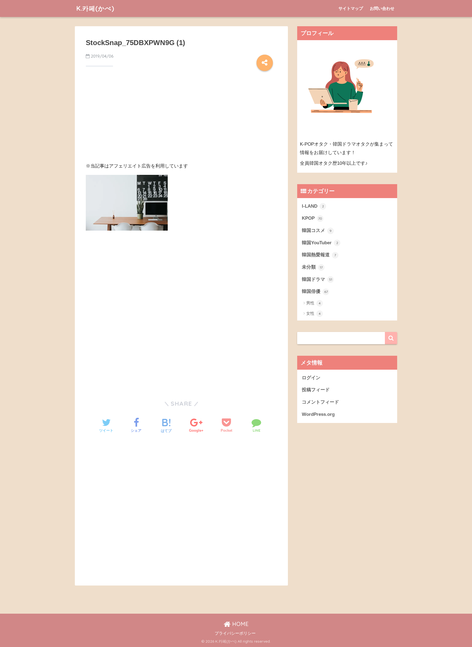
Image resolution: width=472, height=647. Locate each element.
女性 (313, 313)
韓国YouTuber (320, 242)
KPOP (312, 218)
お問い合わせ (382, 8)
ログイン (311, 377)
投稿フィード (316, 389)
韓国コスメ (317, 230)
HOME (240, 623)
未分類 (312, 267)
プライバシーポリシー (235, 633)
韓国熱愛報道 (319, 254)
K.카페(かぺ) (95, 8)
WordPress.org (318, 414)
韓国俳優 (315, 291)
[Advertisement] (181, 119)
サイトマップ (350, 8)
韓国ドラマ (317, 279)
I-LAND (313, 206)
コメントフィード (320, 402)
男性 (313, 303)
